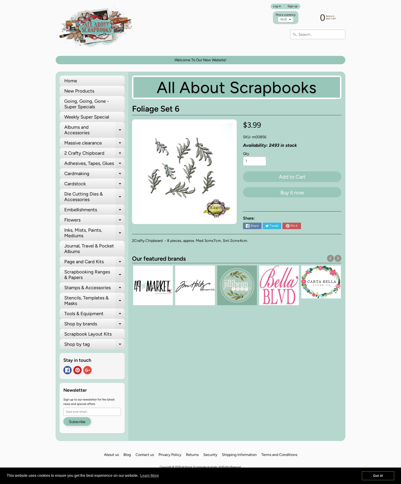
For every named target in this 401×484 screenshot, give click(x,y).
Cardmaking (94, 175)
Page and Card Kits (94, 263)
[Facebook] (67, 370)
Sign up (293, 6)
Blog (127, 454)
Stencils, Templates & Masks (94, 301)
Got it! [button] (378, 476)
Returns (192, 454)
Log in (277, 6)
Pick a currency (286, 14)
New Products (79, 91)
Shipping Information (239, 454)
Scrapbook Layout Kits (88, 334)
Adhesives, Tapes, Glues (94, 164)
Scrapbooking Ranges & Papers (94, 275)
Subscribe (77, 422)
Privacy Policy (169, 454)
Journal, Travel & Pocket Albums (89, 248)
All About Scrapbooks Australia (199, 466)
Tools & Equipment (94, 315)
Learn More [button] (149, 476)
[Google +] (87, 370)
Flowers (94, 221)
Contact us (145, 454)
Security (210, 454)
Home (70, 80)
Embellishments (94, 211)
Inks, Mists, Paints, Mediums (94, 233)
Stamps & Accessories (94, 289)
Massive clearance (94, 144)
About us (111, 454)
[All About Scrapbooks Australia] (97, 28)
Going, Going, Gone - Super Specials (86, 103)
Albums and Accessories (94, 130)
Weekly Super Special (86, 117)
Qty (246, 153)
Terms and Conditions (279, 454)
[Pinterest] (77, 370)
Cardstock (94, 185)
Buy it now (292, 192)
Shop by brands (94, 325)
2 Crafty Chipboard (94, 154)
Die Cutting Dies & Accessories (94, 197)
